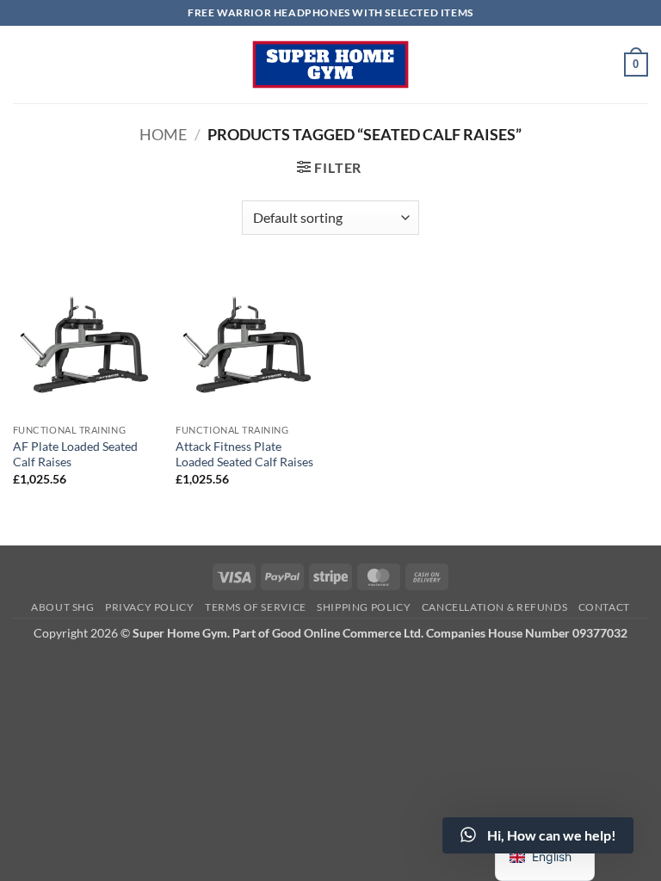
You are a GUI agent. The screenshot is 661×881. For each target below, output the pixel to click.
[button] (636, 64)
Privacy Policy (150, 607)
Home (163, 134)
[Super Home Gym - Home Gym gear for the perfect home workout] (330, 64)
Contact (604, 607)
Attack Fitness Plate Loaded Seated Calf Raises (244, 454)
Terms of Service (255, 607)
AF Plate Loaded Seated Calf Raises (75, 454)
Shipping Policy (364, 607)
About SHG (63, 607)
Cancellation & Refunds (494, 607)
